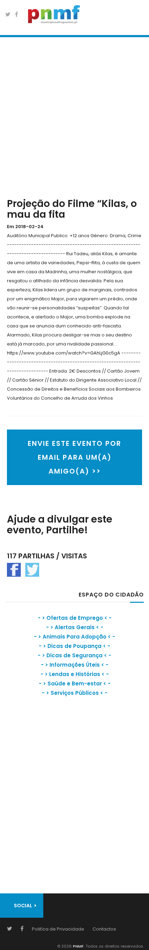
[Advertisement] (74, 116)
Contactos (104, 929)
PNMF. (78, 946)
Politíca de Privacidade (58, 929)
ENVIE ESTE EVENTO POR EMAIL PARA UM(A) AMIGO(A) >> (74, 457)
